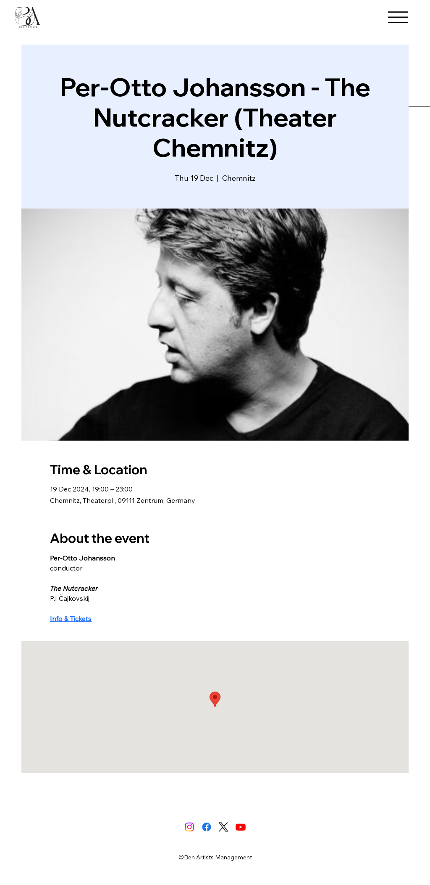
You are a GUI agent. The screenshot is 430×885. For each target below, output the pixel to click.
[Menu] (398, 17)
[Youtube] (240, 827)
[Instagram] (189, 827)
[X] (223, 827)
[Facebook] (206, 827)
